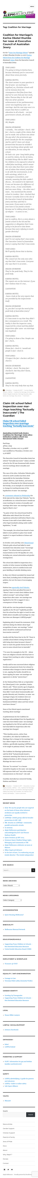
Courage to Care (10, 978)
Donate (5, 1159)
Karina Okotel (10, 789)
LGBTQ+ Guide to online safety (15, 1083)
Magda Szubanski (12, 394)
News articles (7, 1124)
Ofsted (5, 791)
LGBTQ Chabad (10, 1047)
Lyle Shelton (18, 789)
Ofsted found (28, 543)
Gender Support (8, 1128)
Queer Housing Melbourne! (14, 915)
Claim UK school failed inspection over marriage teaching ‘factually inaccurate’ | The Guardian (18, 409)
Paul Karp (10, 791)
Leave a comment (20, 793)
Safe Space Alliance (11, 1086)
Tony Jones (18, 396)
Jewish (5, 392)
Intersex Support (9, 1133)
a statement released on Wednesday (17, 495)
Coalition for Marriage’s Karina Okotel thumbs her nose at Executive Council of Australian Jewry (18, 41)
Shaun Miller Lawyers (12, 1015)
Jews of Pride (7, 1141)
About (5, 1150)
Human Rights (28, 390)
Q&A (30, 394)
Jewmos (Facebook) (11, 1030)
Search (5, 1111)
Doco (5, 1146)
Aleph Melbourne (8, 1174)
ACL (19, 787)
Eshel (6, 1044)
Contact (6, 1163)
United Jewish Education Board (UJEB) (18, 949)
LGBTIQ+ (9, 392)
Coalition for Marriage (20, 392)
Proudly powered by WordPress (23, 1174)
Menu (32, 6)
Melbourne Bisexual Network (15, 929)
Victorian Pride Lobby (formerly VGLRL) (19, 981)
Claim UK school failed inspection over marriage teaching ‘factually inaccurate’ (18, 423)
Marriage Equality (23, 394)
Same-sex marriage (8, 396)
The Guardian (17, 791)
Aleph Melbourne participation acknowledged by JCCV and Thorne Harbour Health (17, 832)
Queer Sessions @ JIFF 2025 (14, 837)
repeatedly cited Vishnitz (20, 587)
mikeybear (8, 390)
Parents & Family (9, 1137)
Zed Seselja (10, 793)
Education (27, 786)
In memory (8, 828)
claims (12, 60)
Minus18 (8, 1101)
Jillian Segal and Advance (13, 850)
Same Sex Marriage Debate (18, 53)
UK (23, 791)
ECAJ (28, 392)
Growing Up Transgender (13, 995)
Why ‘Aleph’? (7, 1154)
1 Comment (26, 396)
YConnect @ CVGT (11, 964)
